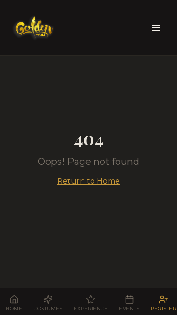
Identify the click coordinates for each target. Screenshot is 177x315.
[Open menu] (156, 27)
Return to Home (88, 181)
